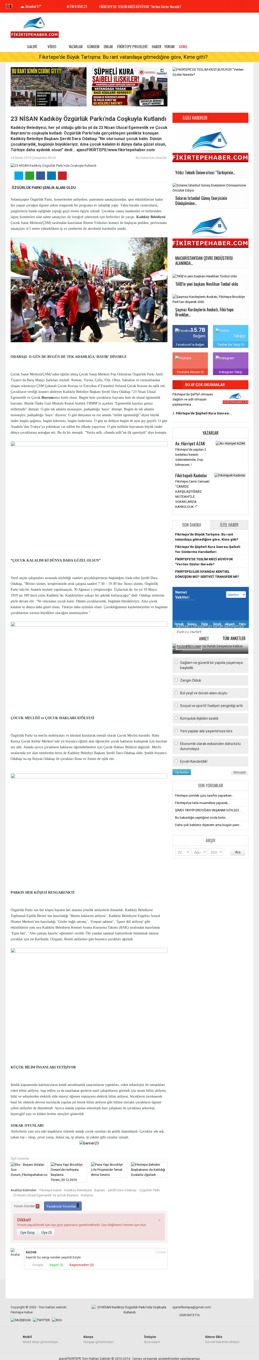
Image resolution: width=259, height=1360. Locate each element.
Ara (238, 851)
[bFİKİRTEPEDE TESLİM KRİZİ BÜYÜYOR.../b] (235, 399)
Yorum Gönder (26, 1206)
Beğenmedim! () (81, 1265)
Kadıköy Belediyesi (78, 1190)
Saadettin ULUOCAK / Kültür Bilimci (193, 510)
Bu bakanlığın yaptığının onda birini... (201, 817)
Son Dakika (191, 525)
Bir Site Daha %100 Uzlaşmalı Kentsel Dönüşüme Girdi (135, 7)
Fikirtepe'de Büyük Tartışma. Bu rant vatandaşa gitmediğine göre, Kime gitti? (123, 57)
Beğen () (56, 1265)
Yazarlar (76, 46)
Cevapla (37, 1265)
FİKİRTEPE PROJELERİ (132, 46)
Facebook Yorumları (62, 1206)
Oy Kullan (181, 772)
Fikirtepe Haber (50, 1190)
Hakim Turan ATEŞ (190, 443)
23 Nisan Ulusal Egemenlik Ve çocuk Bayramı (45, 1195)
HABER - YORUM (163, 46)
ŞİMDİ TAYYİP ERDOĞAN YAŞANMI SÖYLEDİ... (208, 810)
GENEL (183, 46)
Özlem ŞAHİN (186, 475)
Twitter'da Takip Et (231, 345)
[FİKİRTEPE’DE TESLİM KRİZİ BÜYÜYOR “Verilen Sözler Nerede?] (210, 72)
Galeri (32, 46)
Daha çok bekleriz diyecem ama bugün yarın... (208, 825)
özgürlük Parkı (149, 1190)
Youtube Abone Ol (190, 372)
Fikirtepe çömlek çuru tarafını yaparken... (204, 795)
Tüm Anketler (234, 638)
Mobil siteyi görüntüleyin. (41, 1339)
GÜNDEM (93, 46)
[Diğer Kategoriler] (245, 46)
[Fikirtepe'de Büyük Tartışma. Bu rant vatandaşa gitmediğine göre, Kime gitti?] (49, 86)
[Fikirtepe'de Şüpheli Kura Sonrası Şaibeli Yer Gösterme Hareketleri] (129, 86)
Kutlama (87, 1195)
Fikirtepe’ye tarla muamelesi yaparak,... (203, 803)
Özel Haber (229, 525)
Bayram (99, 1190)
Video (52, 46)
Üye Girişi (27, 1233)
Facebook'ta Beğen (190, 345)
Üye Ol (46, 1233)
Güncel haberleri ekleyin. (222, 1339)
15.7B (197, 330)
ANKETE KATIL (189, 646)
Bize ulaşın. (152, 1339)
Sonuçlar (239, 772)
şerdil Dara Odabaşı (122, 1190)
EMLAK (108, 46)
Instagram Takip (230, 372)
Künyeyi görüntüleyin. (98, 1339)
